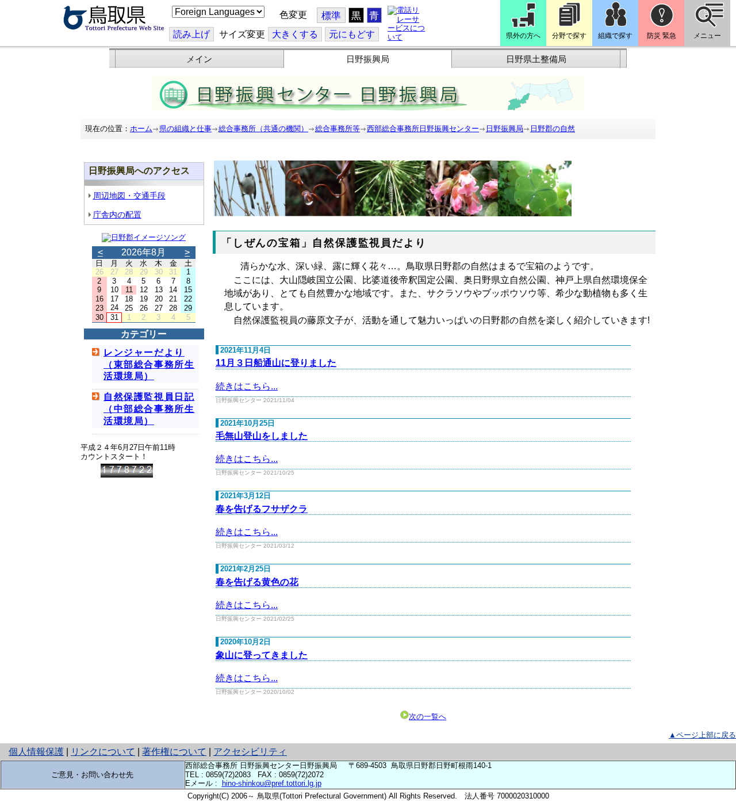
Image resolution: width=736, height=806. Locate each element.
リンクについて (103, 752)
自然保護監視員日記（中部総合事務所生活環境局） (148, 409)
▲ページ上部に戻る (702, 735)
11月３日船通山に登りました (276, 363)
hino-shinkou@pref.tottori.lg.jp (271, 783)
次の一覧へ (427, 716)
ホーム (141, 128)
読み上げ (191, 34)
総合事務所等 (337, 128)
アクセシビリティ (250, 752)
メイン (199, 59)
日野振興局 (367, 59)
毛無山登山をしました (262, 436)
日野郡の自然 (552, 128)
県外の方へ (523, 36)
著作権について (174, 752)
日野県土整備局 (536, 59)
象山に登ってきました (262, 655)
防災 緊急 (661, 36)
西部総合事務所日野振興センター (423, 128)
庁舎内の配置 (117, 214)
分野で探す (569, 36)
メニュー (707, 36)
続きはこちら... (247, 386)
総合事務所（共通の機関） (263, 128)
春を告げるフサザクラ (262, 509)
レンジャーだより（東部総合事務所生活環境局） (148, 364)
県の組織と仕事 (185, 128)
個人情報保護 (36, 752)
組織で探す (615, 36)
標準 (331, 15)
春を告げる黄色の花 (257, 582)
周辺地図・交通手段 (129, 195)
